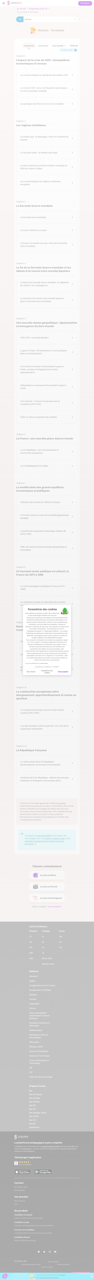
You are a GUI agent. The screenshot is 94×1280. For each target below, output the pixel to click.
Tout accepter (63, 672)
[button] (5, 1276)
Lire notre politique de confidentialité (36, 663)
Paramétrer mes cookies (47, 672)
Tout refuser (30, 672)
